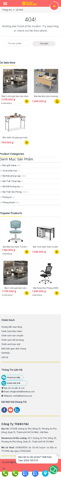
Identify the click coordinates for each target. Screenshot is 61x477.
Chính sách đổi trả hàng (12, 340)
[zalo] (17, 409)
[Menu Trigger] (5, 3)
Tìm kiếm (44, 43)
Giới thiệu (5, 353)
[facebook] (4, 409)
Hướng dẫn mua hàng (11, 327)
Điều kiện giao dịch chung (13, 348)
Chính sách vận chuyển (12, 335)
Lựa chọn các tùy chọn (57, 101)
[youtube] (11, 409)
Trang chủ (7, 10)
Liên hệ (4, 357)
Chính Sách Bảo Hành (11, 331)
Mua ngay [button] (26, 101)
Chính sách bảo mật (10, 344)
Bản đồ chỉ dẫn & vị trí (14, 388)
